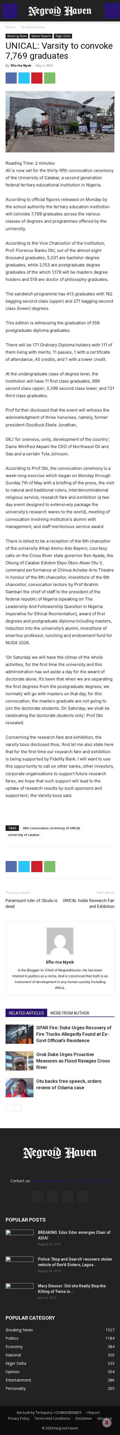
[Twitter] (24, 78)
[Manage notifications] (106, 1422)
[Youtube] (82, 1196)
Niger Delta (63, 36)
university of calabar (24, 835)
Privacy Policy (18, 1418)
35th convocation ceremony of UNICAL (52, 828)
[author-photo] (60, 954)
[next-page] (18, 1108)
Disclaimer (83, 1418)
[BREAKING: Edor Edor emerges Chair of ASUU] (19, 1239)
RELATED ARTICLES (26, 1013)
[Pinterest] (36, 78)
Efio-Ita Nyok (21, 65)
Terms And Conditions (52, 1418)
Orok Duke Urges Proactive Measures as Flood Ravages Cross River (73, 1061)
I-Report (93, 1412)
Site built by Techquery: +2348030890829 (48, 1412)
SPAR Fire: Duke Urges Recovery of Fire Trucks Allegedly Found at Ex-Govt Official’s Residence (74, 1034)
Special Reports (41, 36)
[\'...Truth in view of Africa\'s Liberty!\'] (60, 10)
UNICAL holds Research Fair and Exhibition (88, 903)
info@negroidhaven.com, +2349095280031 (71, 1180)
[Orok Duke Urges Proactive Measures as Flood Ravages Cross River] (19, 1061)
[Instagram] (52, 1196)
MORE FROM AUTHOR (70, 1013)
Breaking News (33, 27)
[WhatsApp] (49, 78)
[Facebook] (11, 78)
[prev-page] (9, 1108)
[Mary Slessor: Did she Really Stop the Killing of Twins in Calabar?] (19, 1293)
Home (10, 27)
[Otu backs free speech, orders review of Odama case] (19, 1087)
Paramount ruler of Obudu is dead (31, 903)
